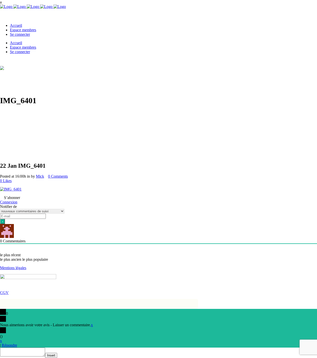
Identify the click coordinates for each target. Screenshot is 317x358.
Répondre (9, 345)
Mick (40, 176)
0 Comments (58, 176)
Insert (51, 355)
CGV (4, 293)
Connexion (8, 202)
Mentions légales (13, 268)
